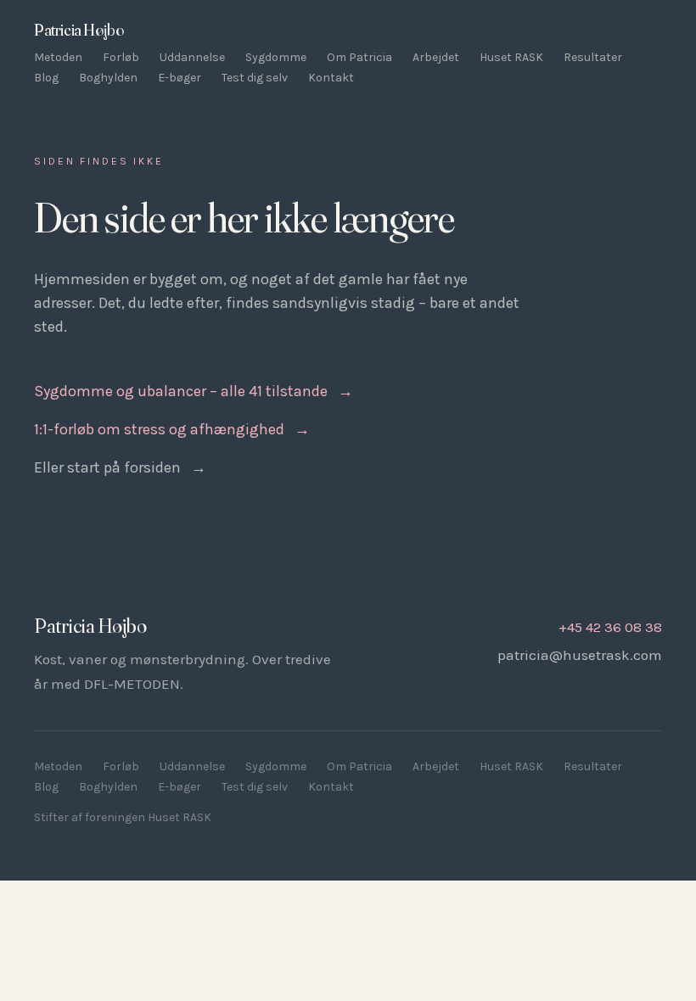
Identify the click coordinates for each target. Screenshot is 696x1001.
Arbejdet (436, 57)
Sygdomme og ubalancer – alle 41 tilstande (193, 391)
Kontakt (331, 77)
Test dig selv (255, 77)
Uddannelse (192, 57)
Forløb (121, 57)
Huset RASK (511, 57)
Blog (46, 77)
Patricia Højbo (78, 29)
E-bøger (179, 77)
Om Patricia (359, 57)
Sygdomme (275, 57)
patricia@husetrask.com (579, 654)
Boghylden (108, 77)
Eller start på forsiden (120, 467)
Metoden (58, 57)
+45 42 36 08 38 (610, 626)
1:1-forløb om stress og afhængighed (172, 429)
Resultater (593, 57)
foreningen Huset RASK (148, 817)
